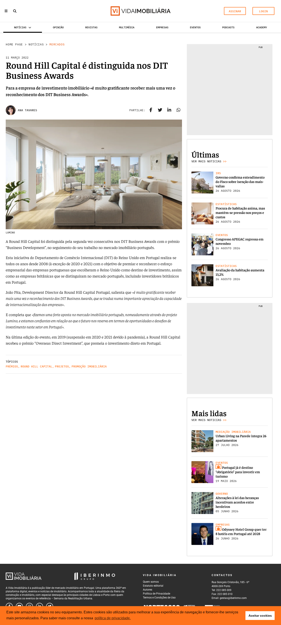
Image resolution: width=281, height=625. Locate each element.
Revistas (91, 27)
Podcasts (228, 27)
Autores (147, 589)
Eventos (195, 27)
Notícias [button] (20, 27)
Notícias (36, 44)
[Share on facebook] (150, 110)
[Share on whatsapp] (178, 110)
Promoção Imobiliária (89, 366)
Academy (261, 27)
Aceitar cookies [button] (260, 615)
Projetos (62, 366)
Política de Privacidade (156, 593)
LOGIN (263, 11)
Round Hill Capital (36, 366)
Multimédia (126, 27)
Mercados (57, 44)
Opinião (58, 27)
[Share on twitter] (160, 110)
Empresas (162, 27)
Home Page (14, 44)
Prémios (12, 366)
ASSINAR (235, 11)
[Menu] (6, 11)
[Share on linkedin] (169, 110)
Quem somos (151, 581)
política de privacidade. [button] (113, 618)
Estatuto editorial (153, 585)
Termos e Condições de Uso (159, 597)
